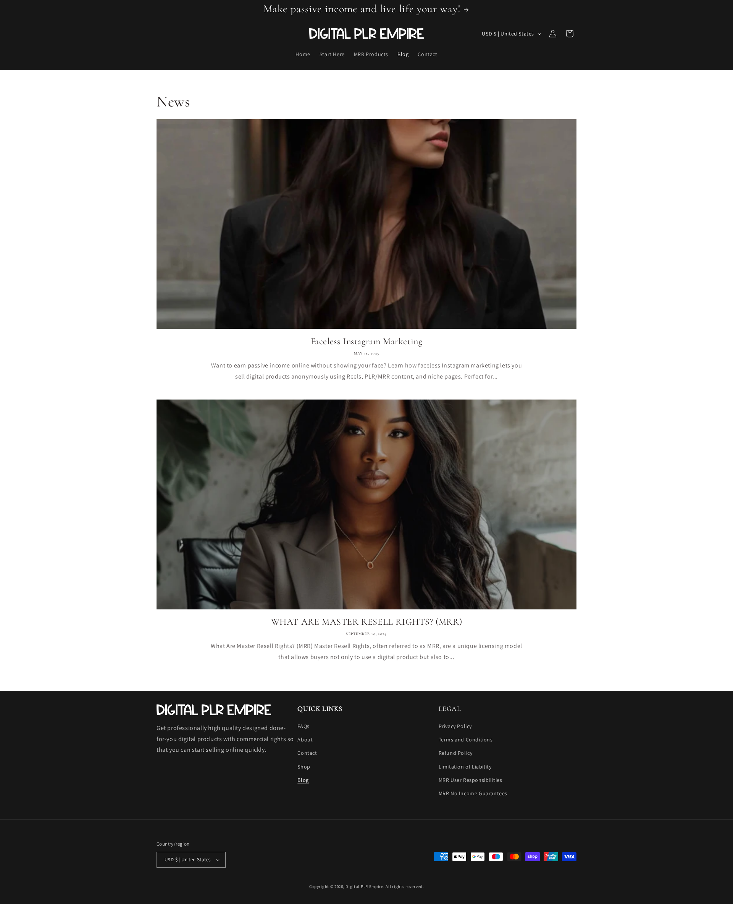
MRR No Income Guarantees (473, 793)
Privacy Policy (455, 726)
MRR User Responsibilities (470, 780)
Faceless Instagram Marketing (367, 341)
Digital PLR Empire (364, 886)
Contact (307, 752)
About (305, 739)
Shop (303, 766)
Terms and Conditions (466, 739)
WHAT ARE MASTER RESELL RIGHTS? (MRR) (366, 621)
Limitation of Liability (465, 766)
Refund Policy (456, 752)
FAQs (303, 726)
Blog (302, 780)
